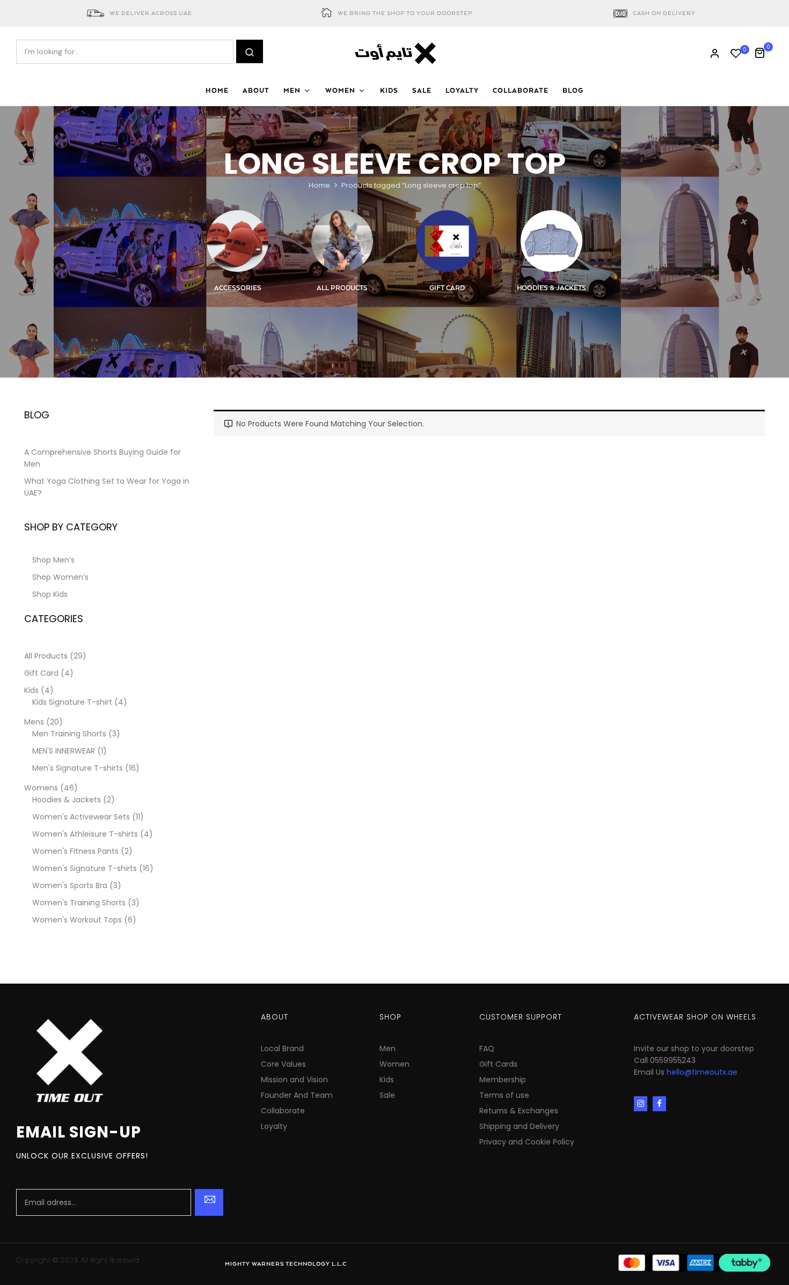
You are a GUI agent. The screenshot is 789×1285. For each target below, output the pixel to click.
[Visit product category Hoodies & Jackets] (551, 241)
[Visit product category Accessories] (237, 241)
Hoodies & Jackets (551, 288)
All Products (342, 288)
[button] (763, 51)
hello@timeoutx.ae (702, 1072)
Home (319, 185)
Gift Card (447, 288)
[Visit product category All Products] (342, 241)
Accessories (237, 288)
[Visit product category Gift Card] (447, 241)
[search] (249, 51)
